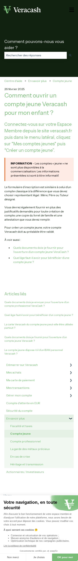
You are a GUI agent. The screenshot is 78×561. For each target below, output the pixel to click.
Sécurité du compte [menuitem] (19, 410)
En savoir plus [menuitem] (15, 418)
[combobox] (35, 55)
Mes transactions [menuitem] (17, 388)
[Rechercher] (70, 55)
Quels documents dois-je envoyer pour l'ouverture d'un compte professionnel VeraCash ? (36, 304)
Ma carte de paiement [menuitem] (20, 380)
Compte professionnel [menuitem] (25, 441)
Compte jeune (62, 81)
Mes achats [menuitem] (13, 372)
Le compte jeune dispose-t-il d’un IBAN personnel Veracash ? (33, 351)
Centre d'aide (13, 81)
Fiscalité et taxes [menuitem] (21, 426)
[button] (71, 365)
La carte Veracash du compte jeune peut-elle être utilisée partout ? (38, 326)
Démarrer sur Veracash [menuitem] (22, 365)
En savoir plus (37, 81)
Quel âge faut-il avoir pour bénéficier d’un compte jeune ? (38, 315)
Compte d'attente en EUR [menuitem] (23, 403)
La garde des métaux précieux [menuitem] (30, 449)
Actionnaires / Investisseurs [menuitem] (25, 472)
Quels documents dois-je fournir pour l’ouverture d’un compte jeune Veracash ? (35, 339)
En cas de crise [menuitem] (20, 456)
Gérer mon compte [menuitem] (19, 395)
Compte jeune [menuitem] (20, 433)
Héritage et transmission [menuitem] (26, 464)
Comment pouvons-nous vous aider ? (34, 44)
